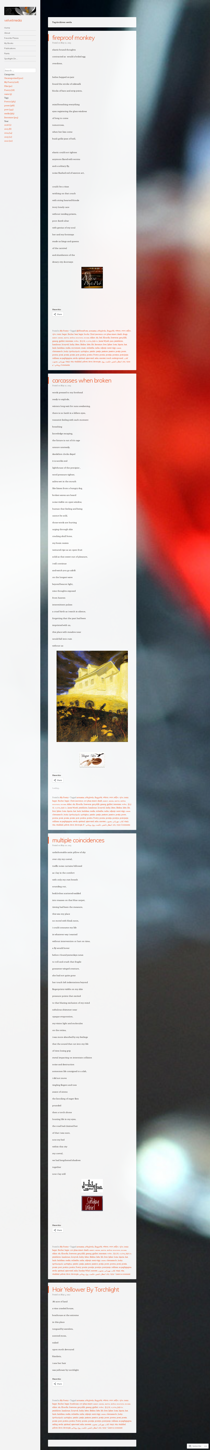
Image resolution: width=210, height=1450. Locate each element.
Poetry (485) (10, 101)
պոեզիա (85, 351)
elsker (92, 337)
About (7, 33)
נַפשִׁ (124, 361)
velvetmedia (13, 20)
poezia (102, 354)
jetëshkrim (118, 341)
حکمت (108, 361)
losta (115, 344)
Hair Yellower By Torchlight (85, 1289)
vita (72, 361)
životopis (97, 361)
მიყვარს (110, 330)
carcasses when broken (81, 380)
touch (108, 358)
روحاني (57, 365)
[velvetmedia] (20, 11)
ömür (59, 334)
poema (55, 354)
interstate (69, 341)
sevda (75, 358)
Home (7, 28)
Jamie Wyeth (104, 341)
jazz (111, 341)
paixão (92, 351)
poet (77, 354)
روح (103, 361)
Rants (7, 53)
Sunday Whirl (84, 1270)
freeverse (114, 337)
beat (76, 334)
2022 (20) (8, 140)
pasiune (105, 351)
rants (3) (8, 94)
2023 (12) (8, 136)
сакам (118, 348)
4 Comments (61, 365)
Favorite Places (11, 38)
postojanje (124, 354)
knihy (72, 344)
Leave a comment (123, 1274)
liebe (88, 344)
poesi (61, 354)
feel (100, 337)
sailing (55, 1424)
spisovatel (90, 358)
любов (72, 337)
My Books (8, 43)
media (67, 348)
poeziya (115, 354)
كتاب (126, 358)
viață (68, 361)
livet (105, 344)
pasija (98, 351)
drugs (125, 334)
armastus (92, 330)
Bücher (71, 334)
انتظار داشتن (117, 361)
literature (98, 344)
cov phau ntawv (109, 334)
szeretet (102, 358)
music (83, 348)
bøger (64, 334)
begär (81, 334)
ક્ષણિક (128, 330)
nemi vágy (111, 348)
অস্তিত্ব (117, 330)
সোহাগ (123, 330)
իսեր (66, 351)
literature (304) (11, 117)
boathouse (74, 1404)
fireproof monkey (73, 37)
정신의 (82, 341)
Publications (10, 48)
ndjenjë (103, 348)
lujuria (120, 344)
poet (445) (8, 109)
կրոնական (74, 351)
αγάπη (89, 341)
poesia (66, 354)
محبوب (55, 361)
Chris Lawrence (96, 334)
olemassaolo (57, 351)
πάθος (76, 341)
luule (54, 348)
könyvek (65, 344)
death (119, 334)
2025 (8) (7, 128)
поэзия (86, 337)
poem (123, 351)
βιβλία (95, 341)
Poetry (96, 354)
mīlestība (90, 348)
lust (125, 344)
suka (96, 358)
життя (66, 337)
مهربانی (62, 361)
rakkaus (55, 358)
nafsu (97, 348)
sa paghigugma (66, 358)
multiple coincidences (78, 840)
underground (117, 358)
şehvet (85, 361)
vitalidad (77, 361)
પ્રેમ (54, 334)
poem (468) (9, 105)
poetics (89, 354)
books (86, 334)
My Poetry (64, 330)
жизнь (60, 337)
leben (77, 344)
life (92, 344)
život (90, 361)
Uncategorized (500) (13, 78)
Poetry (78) (9, 90)
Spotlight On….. (11, 58)
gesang (55, 341)
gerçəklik (123, 337)
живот (54, 337)
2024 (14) (8, 132)
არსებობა (101, 330)
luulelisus (61, 348)
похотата (79, 337)
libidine (83, 344)
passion (112, 351)
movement (75, 348)
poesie (72, 354)
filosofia (106, 337)
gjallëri (62, 341)
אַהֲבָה (128, 361)
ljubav (109, 344)
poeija (118, 351)
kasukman (56, 344)
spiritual (81, 358)
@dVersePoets (82, 330)
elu (97, 337)
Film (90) (8, 86)
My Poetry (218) (11, 82)
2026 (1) (7, 124)
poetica (83, 354)
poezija (109, 354)
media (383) (9, 113)
